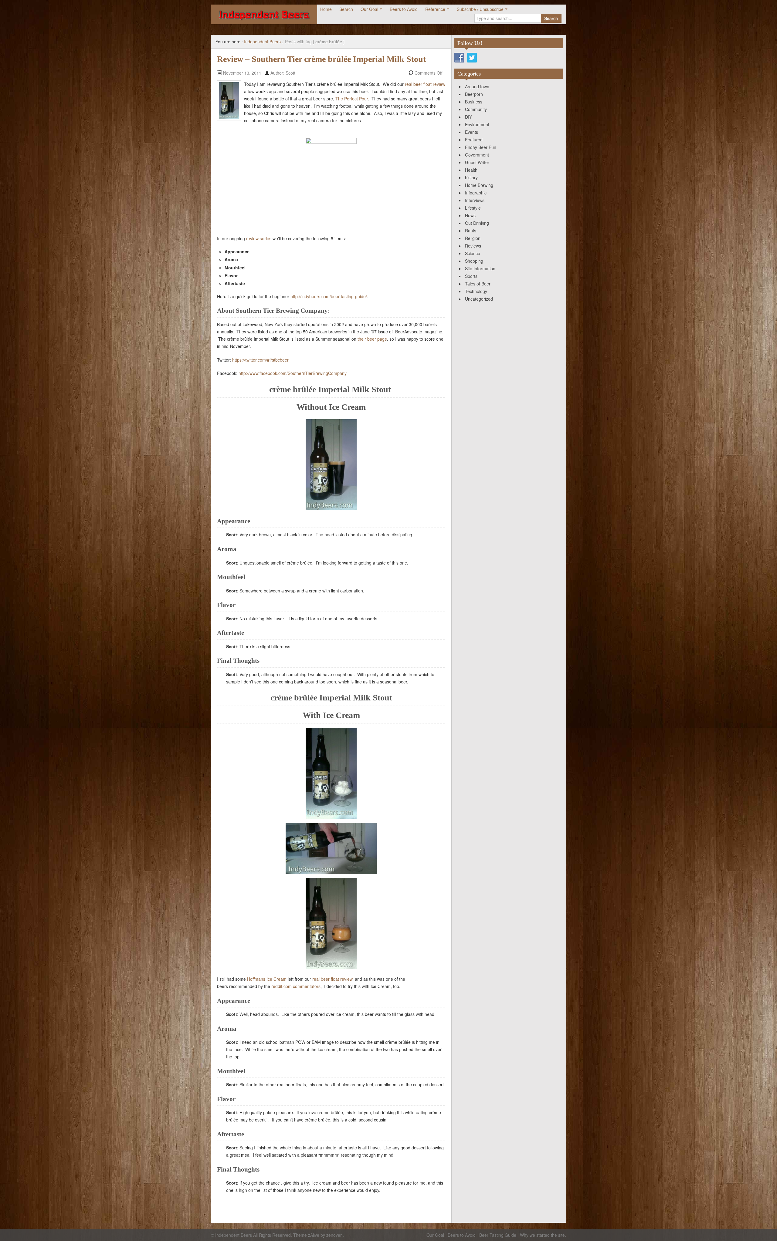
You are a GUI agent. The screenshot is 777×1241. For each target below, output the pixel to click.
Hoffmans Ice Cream (267, 979)
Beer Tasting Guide (497, 1235)
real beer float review (425, 84)
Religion (472, 238)
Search (346, 9)
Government (477, 155)
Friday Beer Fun (480, 147)
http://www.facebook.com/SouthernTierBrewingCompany (293, 373)
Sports (471, 276)
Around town (477, 86)
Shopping (474, 261)
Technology (476, 291)
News (470, 215)
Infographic (476, 193)
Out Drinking (477, 223)
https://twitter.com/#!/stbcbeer (260, 360)
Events (471, 132)
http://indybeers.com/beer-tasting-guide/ (328, 296)
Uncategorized (479, 299)
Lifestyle (473, 208)
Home (326, 9)
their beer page (372, 339)
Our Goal (369, 9)
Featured (474, 140)
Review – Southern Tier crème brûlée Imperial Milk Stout (321, 59)
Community (476, 109)
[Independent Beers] (264, 14)
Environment (477, 124)
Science (472, 253)
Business (473, 102)
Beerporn (474, 94)
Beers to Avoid (404, 9)
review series (258, 238)
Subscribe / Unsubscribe (480, 9)
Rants (470, 231)
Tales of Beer (477, 284)
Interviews (474, 200)
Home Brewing (479, 185)
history (471, 177)
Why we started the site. (543, 1235)
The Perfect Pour (351, 99)
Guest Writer (477, 162)
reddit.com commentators (296, 986)
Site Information (480, 268)
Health (471, 170)
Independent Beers (262, 42)
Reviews (473, 246)
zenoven (334, 1235)
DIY (468, 117)
